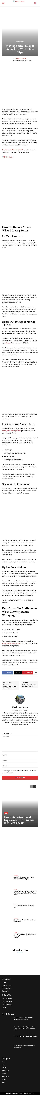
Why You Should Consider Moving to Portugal (29, 685)
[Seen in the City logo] (20, 2)
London (16, 875)
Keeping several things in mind (12, 150)
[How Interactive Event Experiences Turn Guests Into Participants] (20, 805)
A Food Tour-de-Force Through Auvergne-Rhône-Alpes (24, 878)
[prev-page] (31, 786)
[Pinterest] (3, 1004)
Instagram (8, 1002)
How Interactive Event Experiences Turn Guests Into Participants (19, 820)
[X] (3, 1007)
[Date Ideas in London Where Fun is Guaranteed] (7, 922)
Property (20, 42)
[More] (36, 672)
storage (8, 343)
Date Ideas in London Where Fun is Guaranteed (25, 920)
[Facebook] (3, 998)
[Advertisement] (20, 86)
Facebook (8, 999)
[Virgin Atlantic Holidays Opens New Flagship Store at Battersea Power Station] (7, 936)
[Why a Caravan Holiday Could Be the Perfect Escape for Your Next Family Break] (7, 893)
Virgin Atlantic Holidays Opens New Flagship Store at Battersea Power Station (25, 935)
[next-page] (34, 786)
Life (6, 813)
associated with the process (11, 643)
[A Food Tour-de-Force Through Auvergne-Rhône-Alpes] (7, 879)
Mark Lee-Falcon (21, 58)
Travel (15, 889)
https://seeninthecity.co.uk (20, 710)
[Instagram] (3, 1001)
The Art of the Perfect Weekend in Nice (24, 906)
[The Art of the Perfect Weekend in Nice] (7, 908)
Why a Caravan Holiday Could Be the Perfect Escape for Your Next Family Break (25, 892)
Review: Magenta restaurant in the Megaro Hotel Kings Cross (10, 686)
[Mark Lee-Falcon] (20, 699)
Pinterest (8, 1004)
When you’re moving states (11, 431)
